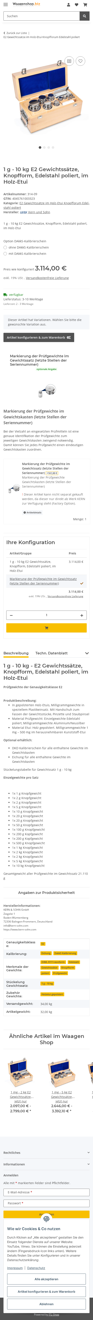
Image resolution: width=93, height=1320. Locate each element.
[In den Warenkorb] (6, 50)
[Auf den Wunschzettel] (80, 61)
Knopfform (67, 967)
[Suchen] (85, 16)
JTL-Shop (54, 1314)
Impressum (15, 1268)
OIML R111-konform (53, 962)
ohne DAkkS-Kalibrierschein (29, 247)
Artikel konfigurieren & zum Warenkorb (46, 1291)
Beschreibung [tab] (16, 653)
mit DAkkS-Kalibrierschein (27, 254)
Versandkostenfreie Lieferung (47, 278)
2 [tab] (44, 147)
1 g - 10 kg (47, 983)
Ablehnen (46, 1304)
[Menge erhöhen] (82, 615)
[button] (68, 4)
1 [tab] (40, 147)
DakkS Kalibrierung (65, 953)
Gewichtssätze (49, 967)
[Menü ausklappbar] (5, 2)
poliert (45, 973)
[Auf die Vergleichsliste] (69, 61)
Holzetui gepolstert (52, 994)
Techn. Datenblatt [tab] (51, 653)
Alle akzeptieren (46, 1279)
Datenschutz (36, 1268)
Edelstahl (74, 962)
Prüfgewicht (60, 973)
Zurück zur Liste (16, 33)
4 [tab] (53, 147)
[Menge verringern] (11, 615)
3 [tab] (48, 147)
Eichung (46, 953)
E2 (43, 943)
